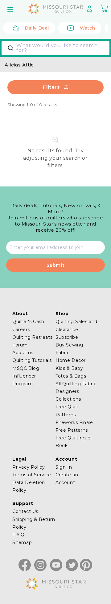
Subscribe (67, 337)
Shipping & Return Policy (33, 523)
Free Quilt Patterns (67, 410)
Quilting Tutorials (32, 360)
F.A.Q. (19, 535)
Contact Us (25, 511)
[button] (11, 9)
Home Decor (71, 360)
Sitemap (22, 542)
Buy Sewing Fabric (69, 348)
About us (22, 352)
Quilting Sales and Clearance (76, 325)
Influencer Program (24, 379)
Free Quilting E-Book (74, 441)
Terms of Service (31, 475)
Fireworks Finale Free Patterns (74, 426)
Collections (68, 399)
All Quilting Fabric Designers (76, 387)
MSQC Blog (25, 368)
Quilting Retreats (32, 337)
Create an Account (67, 478)
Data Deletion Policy (28, 486)
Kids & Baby (69, 368)
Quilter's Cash (28, 321)
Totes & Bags (71, 376)
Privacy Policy (28, 467)
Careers (21, 329)
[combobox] (55, 48)
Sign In (64, 467)
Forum (20, 345)
